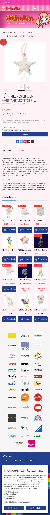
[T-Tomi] (38, 437)
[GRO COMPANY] (25, 385)
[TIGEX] (31, 447)
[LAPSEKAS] (38, 390)
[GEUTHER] (12, 384)
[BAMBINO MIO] (25, 349)
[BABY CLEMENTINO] (38, 339)
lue (29, 130)
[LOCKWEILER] (12, 398)
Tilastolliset (10, 496)
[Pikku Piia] (18, 8)
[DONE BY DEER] (25, 371)
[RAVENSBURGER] (38, 432)
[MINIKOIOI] (12, 408)
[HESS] (12, 391)
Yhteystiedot (30, 460)
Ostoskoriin (11, 229)
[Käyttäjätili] (41, 8)
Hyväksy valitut (14, 508)
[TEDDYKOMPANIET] (19, 445)
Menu (7, 3)
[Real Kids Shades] (12, 437)
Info (6, 460)
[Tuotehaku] (47, 8)
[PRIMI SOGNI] (25, 430)
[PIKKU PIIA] (38, 421)
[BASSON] (38, 347)
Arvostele (28, 104)
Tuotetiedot (7, 150)
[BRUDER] (12, 371)
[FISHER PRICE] (38, 377)
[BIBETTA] (12, 358)
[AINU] (12, 337)
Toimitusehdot (16, 460)
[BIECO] (25, 359)
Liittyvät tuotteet (9, 197)
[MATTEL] (38, 401)
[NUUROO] (12, 421)
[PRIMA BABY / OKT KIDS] (12, 429)
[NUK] (38, 411)
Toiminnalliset (11, 494)
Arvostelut (19, 150)
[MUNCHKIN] (25, 409)
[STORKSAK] (25, 436)
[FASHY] (12, 378)
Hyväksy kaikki (36, 508)
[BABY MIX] (12, 346)
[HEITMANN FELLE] (38, 385)
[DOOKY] (38, 371)
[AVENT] (25, 337)
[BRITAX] (38, 365)
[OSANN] (25, 418)
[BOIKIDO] (38, 359)
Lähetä (25, 134)
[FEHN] (25, 377)
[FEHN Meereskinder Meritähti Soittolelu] (25, 63)
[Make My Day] (25, 401)
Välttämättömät (12, 492)
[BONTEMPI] (12, 364)
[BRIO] (25, 365)
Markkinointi (10, 498)
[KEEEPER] (25, 390)
